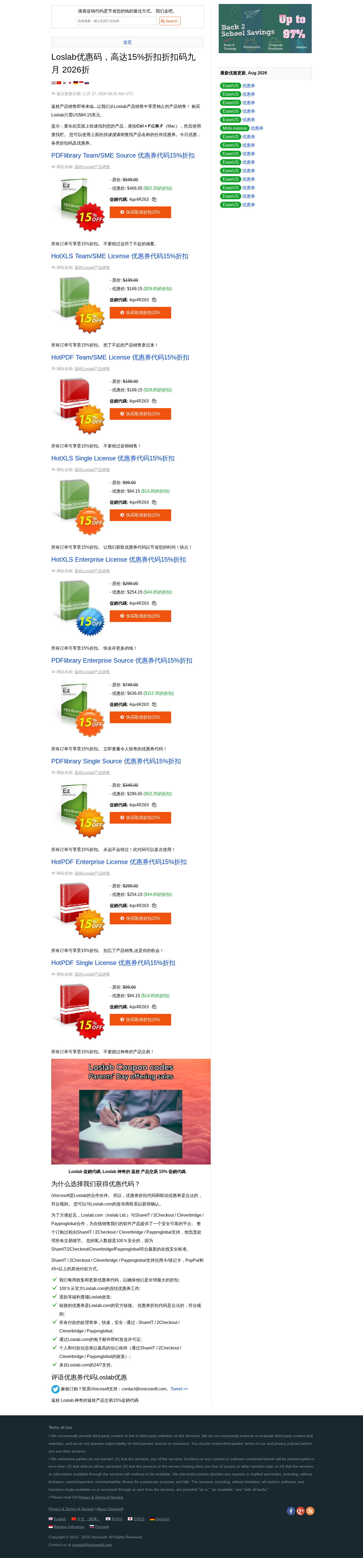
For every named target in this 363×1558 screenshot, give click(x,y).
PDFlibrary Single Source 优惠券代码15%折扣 (116, 761)
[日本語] (70, 83)
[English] (53, 83)
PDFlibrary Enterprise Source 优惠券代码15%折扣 (121, 660)
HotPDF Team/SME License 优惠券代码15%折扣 (120, 357)
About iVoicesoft (109, 1509)
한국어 (117, 1519)
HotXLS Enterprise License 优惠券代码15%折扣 (118, 559)
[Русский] (87, 83)
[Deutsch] (75, 83)
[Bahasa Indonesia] (81, 83)
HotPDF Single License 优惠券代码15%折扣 (113, 962)
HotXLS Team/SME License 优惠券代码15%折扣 (119, 256)
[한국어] (64, 83)
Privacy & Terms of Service (100, 1497)
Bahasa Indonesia (69, 1527)
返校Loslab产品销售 (92, 166)
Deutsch (163, 1519)
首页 (127, 42)
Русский (102, 1527)
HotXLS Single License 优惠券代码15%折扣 (113, 458)
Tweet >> (179, 1389)
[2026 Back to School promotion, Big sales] (265, 51)
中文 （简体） (88, 1519)
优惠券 (239, 85)
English (60, 1519)
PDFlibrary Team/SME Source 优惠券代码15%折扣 (123, 155)
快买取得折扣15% (142, 212)
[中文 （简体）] (59, 83)
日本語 (139, 1519)
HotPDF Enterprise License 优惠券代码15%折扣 (119, 861)
